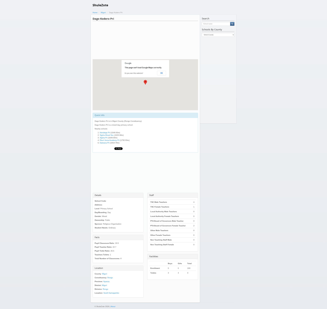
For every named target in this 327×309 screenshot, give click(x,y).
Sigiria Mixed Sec (107, 135)
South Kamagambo (111, 293)
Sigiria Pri (103, 138)
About (113, 306)
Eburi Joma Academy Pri (110, 140)
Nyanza (106, 281)
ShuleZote (100, 5)
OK (161, 73)
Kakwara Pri (104, 143)
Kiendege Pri (105, 133)
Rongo (110, 278)
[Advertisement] (145, 40)
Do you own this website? (134, 73)
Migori (104, 274)
